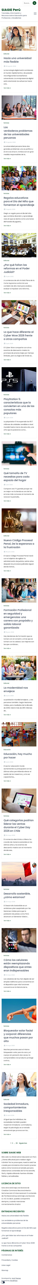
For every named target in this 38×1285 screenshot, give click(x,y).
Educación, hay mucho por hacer (18, 755)
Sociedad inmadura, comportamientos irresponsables (16, 1107)
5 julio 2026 (9, 343)
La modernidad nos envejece (16, 689)
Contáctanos (7, 1255)
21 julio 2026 (9, 276)
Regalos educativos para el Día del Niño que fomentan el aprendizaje (19, 201)
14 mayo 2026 (10, 975)
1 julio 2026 (9, 485)
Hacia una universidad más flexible (18, 60)
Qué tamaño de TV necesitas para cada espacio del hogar (16, 476)
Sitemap (5, 1270)
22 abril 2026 (10, 1115)
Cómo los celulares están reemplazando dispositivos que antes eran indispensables (18, 965)
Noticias (6, 123)
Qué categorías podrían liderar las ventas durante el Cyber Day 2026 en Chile (19, 826)
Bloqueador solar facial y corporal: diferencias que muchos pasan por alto (18, 1036)
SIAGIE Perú (11, 9)
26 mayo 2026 (10, 835)
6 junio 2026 (10, 696)
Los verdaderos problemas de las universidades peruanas (18, 132)
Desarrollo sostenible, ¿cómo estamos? (17, 895)
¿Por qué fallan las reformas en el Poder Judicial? (17, 268)
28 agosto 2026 (11, 66)
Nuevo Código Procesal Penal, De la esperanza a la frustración (19, 544)
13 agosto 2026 (11, 142)
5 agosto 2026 (10, 209)
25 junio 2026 (10, 552)
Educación (7, 750)
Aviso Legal (6, 1265)
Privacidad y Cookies (10, 1260)
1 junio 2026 (9, 762)
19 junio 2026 (10, 632)
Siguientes (23, 1143)
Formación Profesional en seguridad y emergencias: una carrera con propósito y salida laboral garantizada (18, 618)
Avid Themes (16, 1278)
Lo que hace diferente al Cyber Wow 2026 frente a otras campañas (19, 335)
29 (17, 1143)
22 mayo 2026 (10, 902)
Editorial (6, 54)
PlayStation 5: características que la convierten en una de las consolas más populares (19, 406)
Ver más (6, 88)
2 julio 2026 (9, 417)
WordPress (13, 1281)
